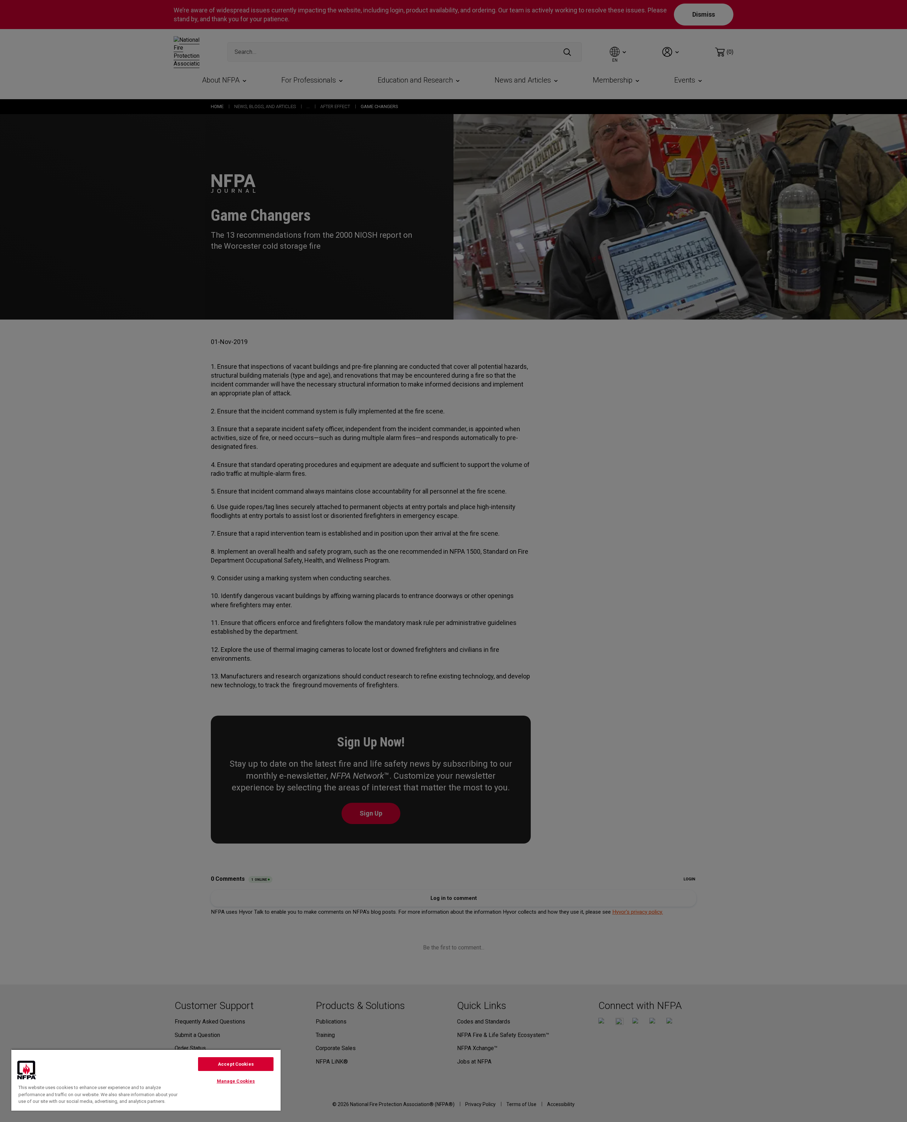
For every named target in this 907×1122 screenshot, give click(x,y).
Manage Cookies (236, 1081)
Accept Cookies (236, 1064)
